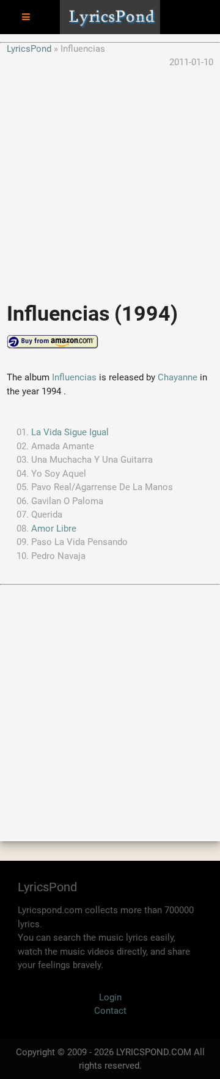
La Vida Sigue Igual (70, 432)
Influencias (74, 377)
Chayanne (177, 377)
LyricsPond (29, 48)
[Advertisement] (110, 179)
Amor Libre (53, 528)
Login (110, 997)
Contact (110, 1010)
